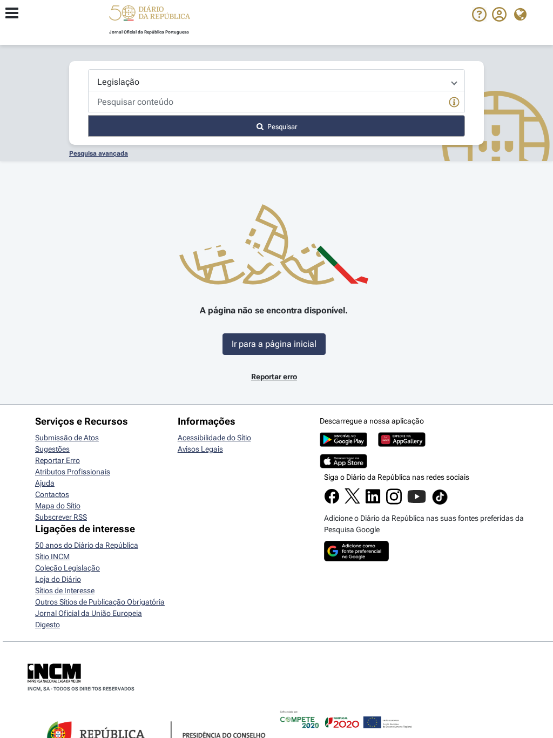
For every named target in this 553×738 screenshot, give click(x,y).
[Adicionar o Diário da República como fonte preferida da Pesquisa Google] (356, 558)
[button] (149, 14)
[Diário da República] (149, 15)
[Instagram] (394, 502)
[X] (352, 501)
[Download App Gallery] (402, 444)
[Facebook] (332, 501)
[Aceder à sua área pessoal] (499, 19)
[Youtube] (416, 502)
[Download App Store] (343, 465)
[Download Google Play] (343, 444)
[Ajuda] (479, 19)
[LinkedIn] (373, 501)
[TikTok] (440, 503)
